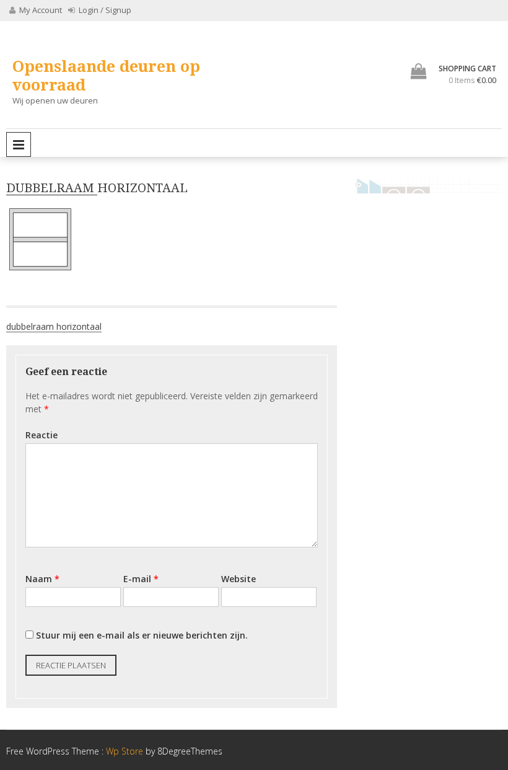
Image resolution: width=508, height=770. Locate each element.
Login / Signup (104, 9)
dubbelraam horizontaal (54, 326)
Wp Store (126, 751)
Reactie (41, 435)
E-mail (141, 579)
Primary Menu (18, 144)
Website (238, 579)
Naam (42, 579)
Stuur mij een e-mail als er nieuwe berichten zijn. (142, 635)
